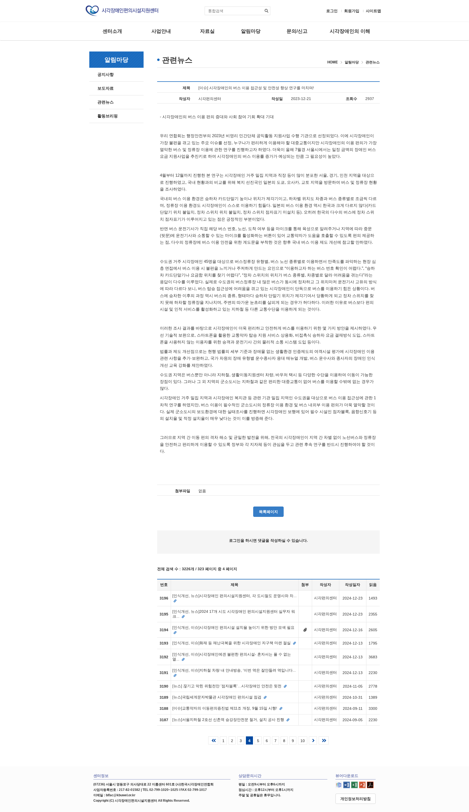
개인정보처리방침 (355, 799)
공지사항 (105, 74)
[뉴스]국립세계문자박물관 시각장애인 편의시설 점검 (217, 697)
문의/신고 (297, 31)
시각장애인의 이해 (350, 31)
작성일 (277, 98)
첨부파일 (182, 491)
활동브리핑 (107, 116)
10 (302, 741)
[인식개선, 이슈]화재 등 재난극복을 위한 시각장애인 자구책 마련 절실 (232, 643)
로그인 (332, 11)
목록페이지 (268, 512)
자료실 (207, 31)
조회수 (351, 98)
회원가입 (351, 11)
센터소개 (112, 31)
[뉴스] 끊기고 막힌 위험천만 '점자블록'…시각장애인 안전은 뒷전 (227, 686)
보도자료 (105, 88)
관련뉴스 (105, 102)
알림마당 (251, 31)
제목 (186, 88)
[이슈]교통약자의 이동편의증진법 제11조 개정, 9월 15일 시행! (225, 708)
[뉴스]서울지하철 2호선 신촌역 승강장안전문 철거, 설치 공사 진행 (228, 719)
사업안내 (161, 31)
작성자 (184, 98)
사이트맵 (373, 11)
